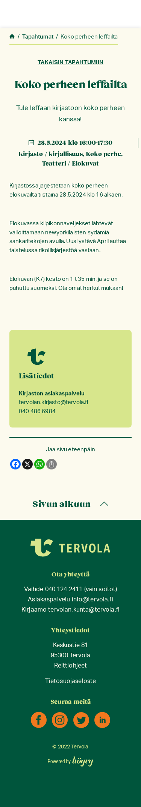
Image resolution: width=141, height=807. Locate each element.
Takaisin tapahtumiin (70, 62)
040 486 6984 (37, 411)
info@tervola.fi (92, 600)
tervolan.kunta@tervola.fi (84, 610)
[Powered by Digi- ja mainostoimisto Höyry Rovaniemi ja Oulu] (70, 759)
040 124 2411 (64, 589)
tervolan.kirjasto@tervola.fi (53, 402)
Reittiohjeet (70, 666)
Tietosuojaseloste (70, 681)
